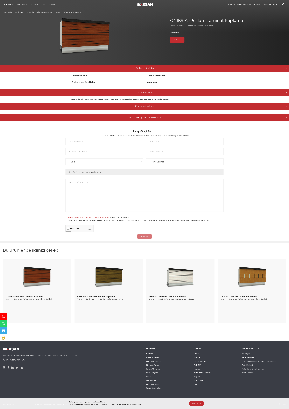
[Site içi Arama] (283, 4)
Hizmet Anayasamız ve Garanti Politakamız (259, 361)
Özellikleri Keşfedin (144, 68)
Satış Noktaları (22, 4)
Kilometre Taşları (152, 365)
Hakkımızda (150, 354)
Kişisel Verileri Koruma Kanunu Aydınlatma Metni (89, 217)
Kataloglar (51, 4)
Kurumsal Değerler (153, 361)
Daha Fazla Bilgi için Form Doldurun (144, 118)
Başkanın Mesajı (152, 357)
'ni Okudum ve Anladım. (99, 217)
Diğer (196, 384)
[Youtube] (22, 368)
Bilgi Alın (177, 40)
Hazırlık (197, 369)
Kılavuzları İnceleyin (144, 106)
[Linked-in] (12, 368)
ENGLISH (256, 4)
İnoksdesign (151, 380)
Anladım (197, 403)
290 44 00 (271, 4)
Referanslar (34, 4)
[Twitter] (17, 368)
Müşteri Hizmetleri (244, 4)
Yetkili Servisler (247, 373)
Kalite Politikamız (153, 384)
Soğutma (197, 377)
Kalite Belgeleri (152, 373)
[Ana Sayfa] (144, 4)
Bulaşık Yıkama (200, 361)
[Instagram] (4, 368)
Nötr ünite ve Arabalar (202, 373)
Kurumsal (229, 4)
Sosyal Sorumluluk (153, 388)
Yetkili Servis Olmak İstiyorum (253, 369)
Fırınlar (196, 354)
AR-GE (148, 377)
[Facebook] (8, 368)
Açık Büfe (198, 365)
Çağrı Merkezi (247, 365)
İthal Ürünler (199, 380)
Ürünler (7, 4)
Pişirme (197, 357)
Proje (43, 4)
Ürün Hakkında (145, 93)
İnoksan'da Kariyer (153, 369)
